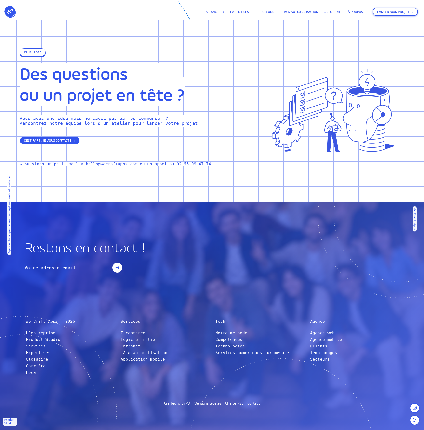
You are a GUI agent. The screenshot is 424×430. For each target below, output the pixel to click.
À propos (355, 12)
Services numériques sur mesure (252, 352)
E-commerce (133, 333)
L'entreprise (40, 333)
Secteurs (266, 12)
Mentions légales (207, 403)
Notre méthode (231, 333)
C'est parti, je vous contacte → (50, 140)
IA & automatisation (301, 12)
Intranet (130, 346)
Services (213, 12)
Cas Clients (333, 12)
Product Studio (43, 339)
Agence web (322, 333)
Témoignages (323, 352)
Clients (318, 346)
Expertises (239, 12)
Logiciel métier (139, 339)
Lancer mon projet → (395, 12)
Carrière (36, 366)
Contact (253, 403)
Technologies (230, 346)
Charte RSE (234, 403)
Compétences (228, 339)
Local (32, 372)
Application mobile (143, 359)
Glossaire (37, 359)
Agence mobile (326, 339)
